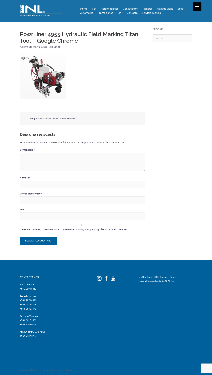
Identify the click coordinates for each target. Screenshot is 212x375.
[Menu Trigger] (197, 6)
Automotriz (86, 12)
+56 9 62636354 (28, 324)
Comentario (27, 149)
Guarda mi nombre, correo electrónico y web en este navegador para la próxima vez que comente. (73, 229)
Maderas (147, 8)
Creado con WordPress (29, 369)
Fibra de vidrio (165, 8)
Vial (94, 8)
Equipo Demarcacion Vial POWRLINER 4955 (52, 118)
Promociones (105, 12)
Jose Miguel (54, 47)
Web (22, 209)
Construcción (130, 8)
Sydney (53, 369)
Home (84, 8)
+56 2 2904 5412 (28, 288)
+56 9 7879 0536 (28, 300)
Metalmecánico (109, 8)
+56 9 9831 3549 (28, 308)
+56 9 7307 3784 (28, 335)
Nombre (25, 177)
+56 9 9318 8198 (28, 304)
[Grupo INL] (41, 10)
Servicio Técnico (151, 12)
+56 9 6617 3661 (28, 320)
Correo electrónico (31, 193)
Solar (180, 8)
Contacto (132, 12)
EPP (119, 12)
